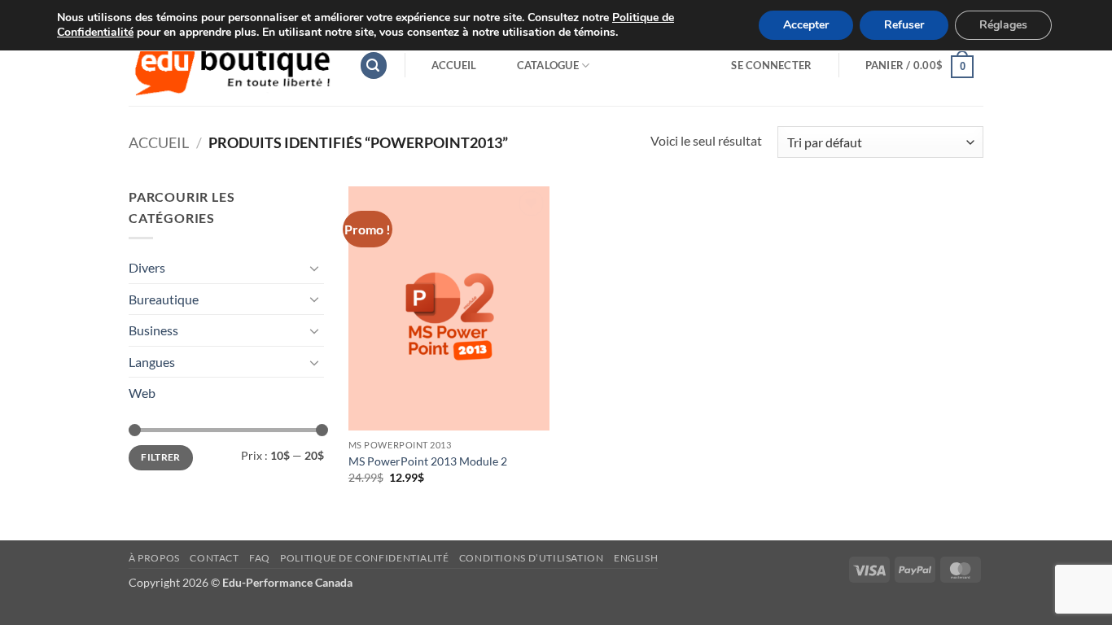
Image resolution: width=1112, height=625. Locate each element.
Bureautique (164, 299)
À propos (154, 558)
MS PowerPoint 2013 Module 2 (427, 461)
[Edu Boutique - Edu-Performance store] (232, 65)
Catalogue (548, 65)
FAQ (259, 558)
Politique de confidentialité (364, 558)
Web (142, 392)
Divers (147, 267)
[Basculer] (314, 268)
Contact (214, 558)
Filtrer (161, 457)
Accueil (454, 65)
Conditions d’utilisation (531, 558)
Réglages (1003, 25)
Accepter (806, 25)
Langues (152, 361)
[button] (374, 65)
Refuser (904, 25)
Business (153, 330)
